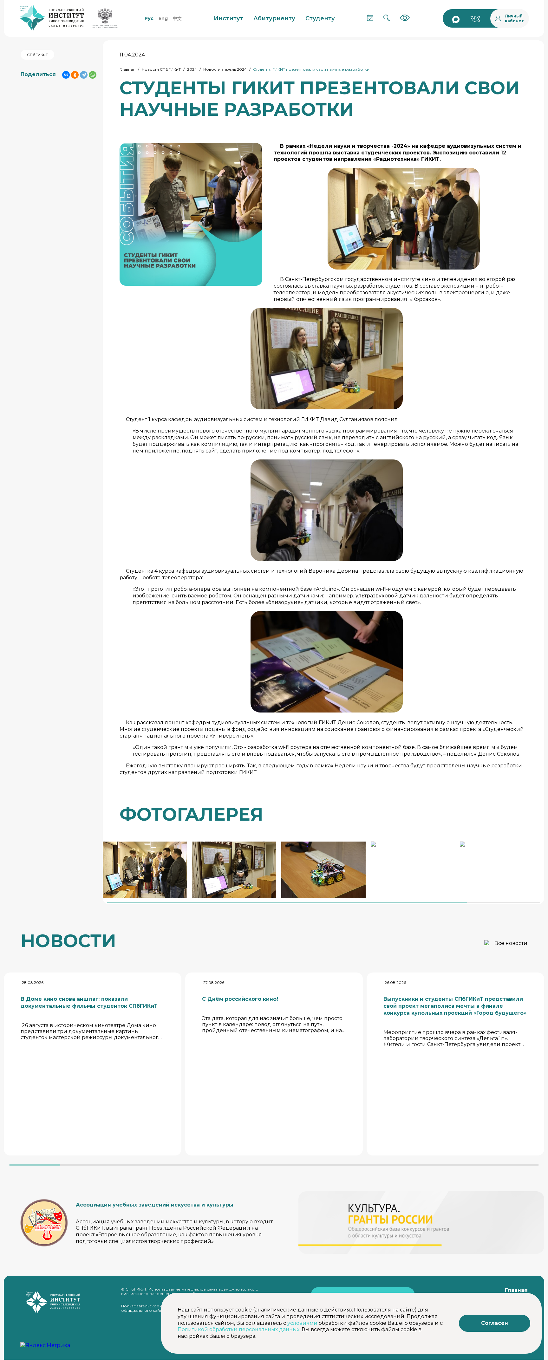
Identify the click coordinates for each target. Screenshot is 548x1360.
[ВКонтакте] (66, 75)
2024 (192, 69)
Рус (149, 18)
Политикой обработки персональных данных (238, 1329)
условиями (302, 1323)
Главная (127, 69)
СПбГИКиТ (37, 54)
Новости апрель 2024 (225, 69)
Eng (163, 18)
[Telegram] (84, 75)
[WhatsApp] (92, 75)
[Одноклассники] (75, 75)
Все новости (510, 943)
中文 (177, 18)
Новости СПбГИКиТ (161, 69)
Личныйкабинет (514, 18)
